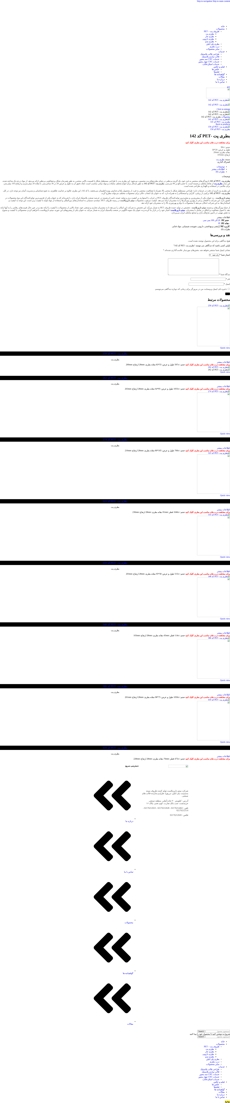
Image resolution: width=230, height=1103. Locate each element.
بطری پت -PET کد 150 (220, 129)
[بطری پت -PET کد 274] (219, 391)
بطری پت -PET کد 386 (115, 686)
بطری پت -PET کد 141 (220, 122)
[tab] (221, 166)
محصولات (225, 117)
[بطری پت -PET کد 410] (219, 700)
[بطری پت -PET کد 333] (219, 515)
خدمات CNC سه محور (209, 59)
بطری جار (209, 36)
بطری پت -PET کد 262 (115, 377)
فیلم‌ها (216, 72)
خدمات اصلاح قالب (210, 64)
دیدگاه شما (224, 274)
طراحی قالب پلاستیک (209, 54)
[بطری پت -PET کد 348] (219, 576)
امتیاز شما (224, 255)
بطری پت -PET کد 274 (115, 439)
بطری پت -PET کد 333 (115, 562)
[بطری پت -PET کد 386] (219, 638)
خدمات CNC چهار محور (208, 62)
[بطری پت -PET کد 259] (219, 305)
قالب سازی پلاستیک (210, 56)
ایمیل (227, 284)
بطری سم (209, 41)
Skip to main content (221, 1)
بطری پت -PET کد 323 (115, 501)
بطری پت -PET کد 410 (115, 747)
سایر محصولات (212, 49)
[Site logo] (220, 21)
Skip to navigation (205, 1)
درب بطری (214, 46)
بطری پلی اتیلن (212, 44)
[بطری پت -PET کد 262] (219, 367)
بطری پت (210, 34)
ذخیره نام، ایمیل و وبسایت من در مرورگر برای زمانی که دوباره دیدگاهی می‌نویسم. (191, 289)
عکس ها (215, 69)
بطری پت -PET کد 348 (115, 624)
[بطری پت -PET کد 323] (219, 453)
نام (228, 279)
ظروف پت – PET (211, 31)
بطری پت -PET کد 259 (115, 353)
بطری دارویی (208, 39)
